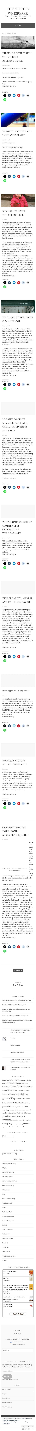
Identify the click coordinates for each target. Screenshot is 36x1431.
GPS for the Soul (7, 1203)
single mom (16, 891)
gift (20, 1094)
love (26, 1106)
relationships (14, 1120)
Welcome (13, 1038)
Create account (6, 1389)
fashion (17, 1090)
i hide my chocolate (8, 1216)
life (18, 1107)
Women (26, 1127)
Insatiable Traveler (8, 1221)
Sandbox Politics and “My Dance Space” (14, 1005)
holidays (18, 1099)
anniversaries (22, 1080)
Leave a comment (6, 65)
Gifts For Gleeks (15, 1045)
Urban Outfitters (12, 1127)
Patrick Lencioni (7, 1294)
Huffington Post (7, 1212)
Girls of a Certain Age (8, 1199)
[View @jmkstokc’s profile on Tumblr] (21, 1333)
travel (6, 1127)
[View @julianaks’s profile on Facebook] (14, 1333)
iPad (20, 1103)
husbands (10, 1103)
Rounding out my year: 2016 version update (15, 1016)
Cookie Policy (6, 1423)
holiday (11, 1098)
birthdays (17, 1083)
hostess (28, 1099)
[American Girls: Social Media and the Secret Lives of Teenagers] (31, 1301)
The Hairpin (6, 1252)
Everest (7, 936)
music (24, 1110)
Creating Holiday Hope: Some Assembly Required (15, 831)
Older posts (18, 970)
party (23, 1116)
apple (27, 1080)
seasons (28, 1120)
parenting (6, 1116)
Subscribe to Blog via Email (18, 1361)
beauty (4, 1083)
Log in (4, 1394)
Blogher (4, 1168)
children (13, 1086)
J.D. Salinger (7, 1273)
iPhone (24, 1103)
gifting (25, 1094)
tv (8, 1127)
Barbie (27, 922)
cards (26, 1083)
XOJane (4, 1260)
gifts (5, 1098)
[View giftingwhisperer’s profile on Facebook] (13, 985)
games (16, 1094)
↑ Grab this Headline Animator (18, 1344)
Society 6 (5, 1243)
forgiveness (5, 1094)
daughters (29, 1087)
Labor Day (14, 1107)
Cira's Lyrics (6, 1190)
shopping (7, 1123)
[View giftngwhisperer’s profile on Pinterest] (20, 985)
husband (5, 1103)
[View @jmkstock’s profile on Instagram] (17, 985)
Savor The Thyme (7, 1238)
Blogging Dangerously (9, 1163)
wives (21, 1127)
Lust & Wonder (7, 1304)
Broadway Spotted (7, 1177)
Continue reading (9, 86)
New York (9, 1113)
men (11, 1110)
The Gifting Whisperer (18, 11)
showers (14, 1124)
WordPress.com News (8, 1256)
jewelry (5, 1107)
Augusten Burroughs (8, 1306)
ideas (16, 1102)
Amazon (15, 1080)
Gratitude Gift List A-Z (17, 1052)
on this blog (19, 353)
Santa (29, 913)
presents (6, 1119)
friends (11, 1094)
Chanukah (5, 1087)
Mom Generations (7, 1230)
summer (26, 1124)
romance (20, 1120)
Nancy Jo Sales (7, 1301)
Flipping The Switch (15, 691)
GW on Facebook (18, 1141)
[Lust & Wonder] (31, 1308)
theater (31, 1124)
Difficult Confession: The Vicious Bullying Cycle (17, 57)
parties (18, 1116)
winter (18, 1127)
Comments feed (7, 1403)
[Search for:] (18, 1350)
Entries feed (6, 1398)
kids (10, 1106)
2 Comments (5, 769)
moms (14, 1110)
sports (17, 1124)
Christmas (5, 891)
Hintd (4, 1208)
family (11, 1090)
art (30, 1080)
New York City (18, 1113)
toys (3, 1127)
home (23, 1099)
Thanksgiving (7, 896)
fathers (21, 1090)
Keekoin (4, 1225)
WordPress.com (7, 1407)
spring (21, 1124)
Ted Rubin (5, 1247)
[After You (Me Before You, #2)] (31, 1281)
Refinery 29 (5, 1234)
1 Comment (4, 219)
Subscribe (7, 1376)
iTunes (27, 1103)
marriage (6, 1110)
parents (13, 1116)
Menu (19, 25)
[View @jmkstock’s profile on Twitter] (16, 1333)
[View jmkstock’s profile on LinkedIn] (22, 985)
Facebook (4, 1090)
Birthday (9, 1083)
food (28, 1090)
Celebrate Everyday (8, 1185)
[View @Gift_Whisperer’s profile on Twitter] (15, 985)
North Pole (8, 929)
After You (5, 1278)
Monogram (19, 1110)
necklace (27, 1110)
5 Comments (5, 839)
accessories (7, 1080)
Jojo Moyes (6, 1280)
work (30, 1127)
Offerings (27, 1113)
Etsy (3, 1194)
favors (25, 1090)
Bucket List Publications (9, 1181)
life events (21, 1107)
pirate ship (6, 922)
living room (9, 933)
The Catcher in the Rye (9, 1271)
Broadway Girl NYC (8, 1172)
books (23, 1083)
